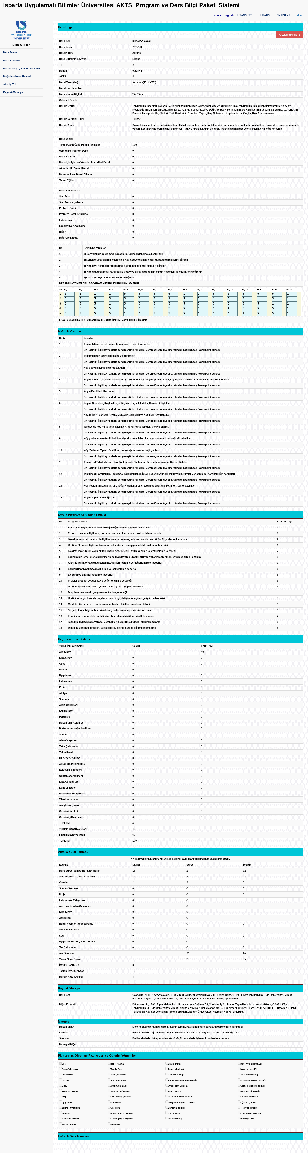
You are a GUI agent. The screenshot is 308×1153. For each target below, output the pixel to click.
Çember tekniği (176, 1075)
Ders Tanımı (10, 52)
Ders (64, 1064)
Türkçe (216, 15)
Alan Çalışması (118, 1075)
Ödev (64, 1086)
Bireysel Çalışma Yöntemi (181, 1102)
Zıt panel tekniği (176, 1069)
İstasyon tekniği (248, 1069)
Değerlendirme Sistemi (17, 76)
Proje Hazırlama (70, 1091)
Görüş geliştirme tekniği (252, 1086)
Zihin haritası (174, 1091)
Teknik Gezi (116, 1069)
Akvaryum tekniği (249, 1075)
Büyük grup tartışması (121, 1113)
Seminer (66, 1113)
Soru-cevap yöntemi (120, 1097)
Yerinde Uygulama (71, 1108)
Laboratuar (67, 1075)
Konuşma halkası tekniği (253, 1080)
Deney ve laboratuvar (251, 1064)
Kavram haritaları (249, 1097)
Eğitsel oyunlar (248, 1102)
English (229, 15)
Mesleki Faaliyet (70, 1119)
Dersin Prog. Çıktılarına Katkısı (21, 68)
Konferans (115, 1102)
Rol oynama (174, 1113)
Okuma (65, 1080)
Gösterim (115, 1108)
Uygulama (67, 1102)
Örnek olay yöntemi (178, 1086)
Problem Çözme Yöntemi (180, 1097)
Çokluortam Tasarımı (250, 1113)
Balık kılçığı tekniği (250, 1091)
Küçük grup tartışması (121, 1119)
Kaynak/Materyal (13, 92)
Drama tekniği (175, 1119)
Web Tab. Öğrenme (120, 1091)
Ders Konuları (11, 60)
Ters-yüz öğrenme (249, 1108)
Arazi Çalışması (118, 1086)
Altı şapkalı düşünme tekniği (182, 1080)
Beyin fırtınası (175, 1064)
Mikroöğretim (247, 1119)
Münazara (115, 1124)
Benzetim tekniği (176, 1108)
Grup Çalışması (70, 1069)
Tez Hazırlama (69, 1124)
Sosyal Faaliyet (118, 1080)
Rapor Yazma (117, 1064)
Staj (64, 1097)
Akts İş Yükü (10, 84)
